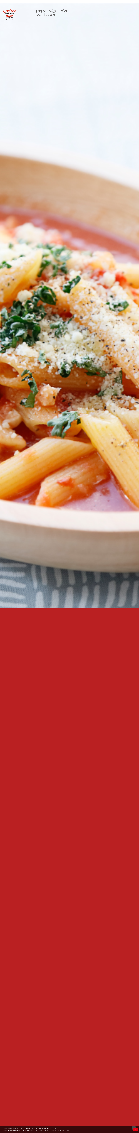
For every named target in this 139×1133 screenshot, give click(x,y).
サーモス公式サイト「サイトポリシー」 (49, 1130)
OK (135, 1129)
